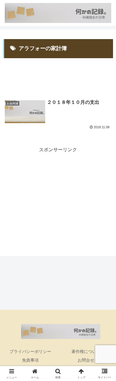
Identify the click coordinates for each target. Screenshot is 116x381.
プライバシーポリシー (30, 351)
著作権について (86, 351)
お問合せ (86, 360)
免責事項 (30, 360)
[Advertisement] (58, 74)
